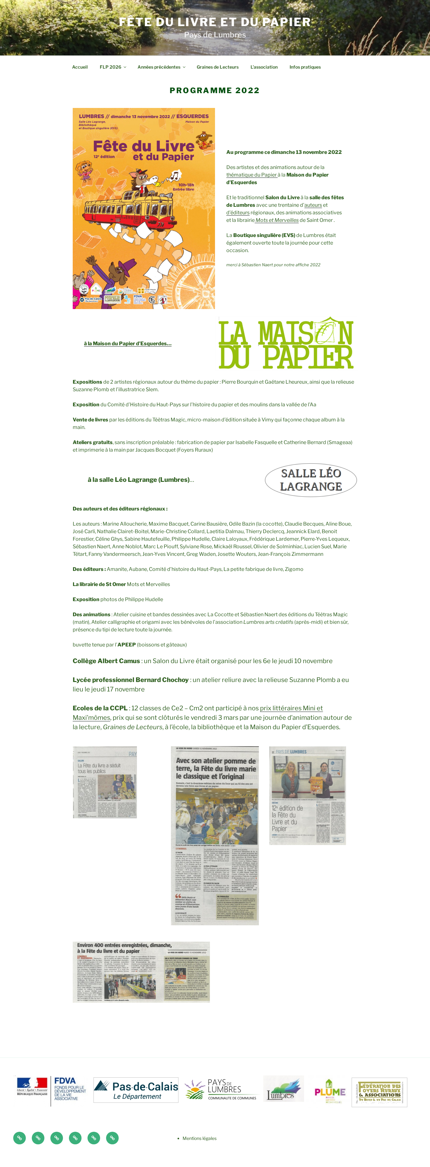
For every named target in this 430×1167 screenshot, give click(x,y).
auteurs (313, 205)
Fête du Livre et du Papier (215, 22)
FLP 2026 (110, 67)
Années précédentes (159, 67)
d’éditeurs (238, 213)
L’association (264, 67)
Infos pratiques (305, 67)
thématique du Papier (252, 175)
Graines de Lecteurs (218, 67)
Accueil (80, 67)
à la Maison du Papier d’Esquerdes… (128, 344)
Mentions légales (200, 1138)
